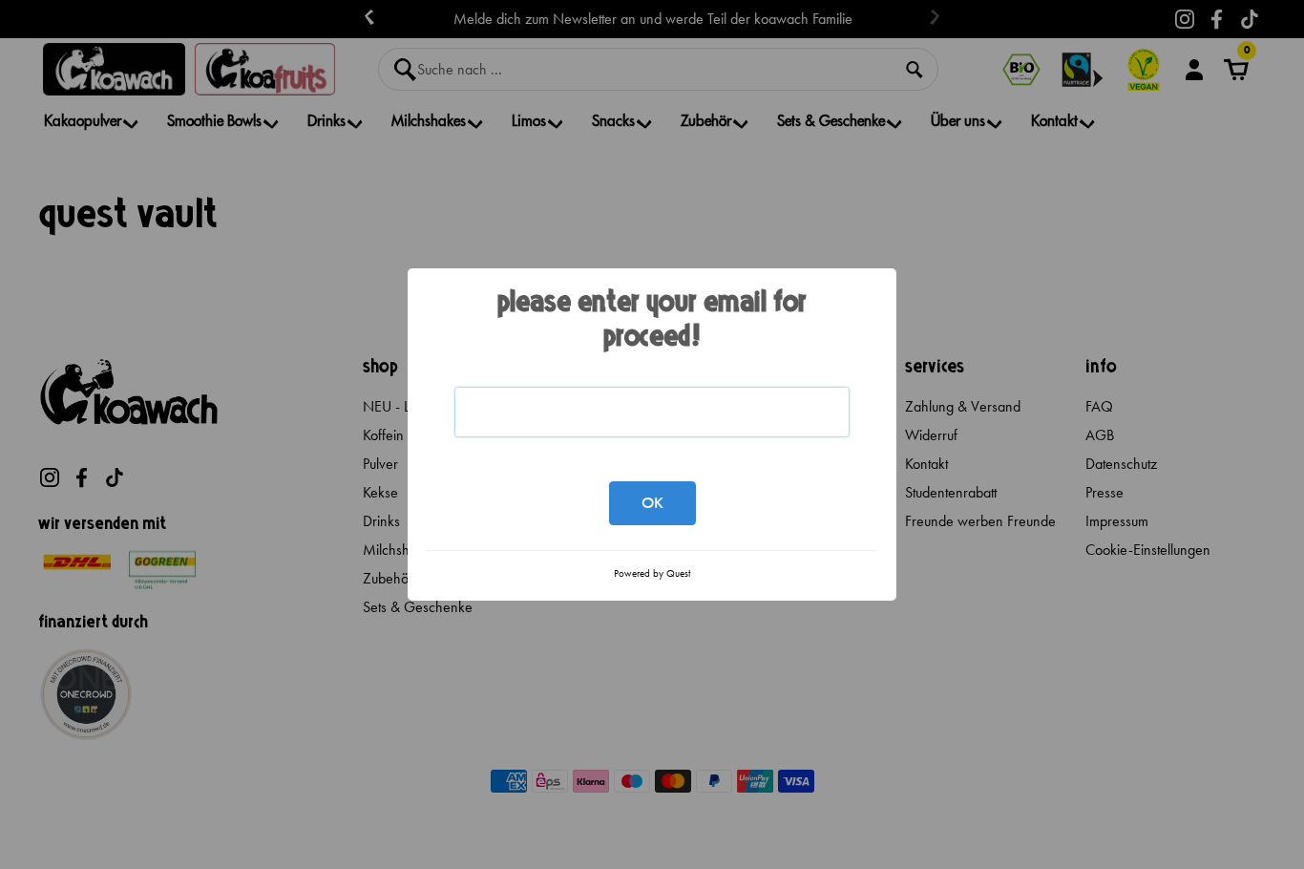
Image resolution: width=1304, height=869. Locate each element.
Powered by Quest (652, 573)
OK (652, 503)
